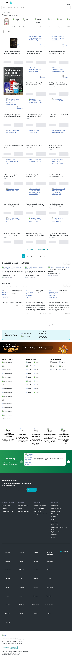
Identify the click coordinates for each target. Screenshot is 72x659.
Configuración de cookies (41, 514)
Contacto (4, 508)
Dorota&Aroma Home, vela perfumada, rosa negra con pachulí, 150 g (12, 52)
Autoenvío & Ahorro (7, 511)
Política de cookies (39, 508)
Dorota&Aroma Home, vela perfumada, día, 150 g (34, 52)
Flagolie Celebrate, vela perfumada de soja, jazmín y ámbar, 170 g (57, 205)
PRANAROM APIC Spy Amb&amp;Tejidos (55, 146)
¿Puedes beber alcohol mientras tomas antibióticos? (12, 272)
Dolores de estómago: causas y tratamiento (35, 272)
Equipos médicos (55, 532)
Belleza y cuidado (56, 508)
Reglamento (37, 511)
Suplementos (54, 505)
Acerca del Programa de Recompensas (37, 348)
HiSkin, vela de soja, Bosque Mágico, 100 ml (12, 175)
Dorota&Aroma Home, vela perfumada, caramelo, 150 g (34, 84)
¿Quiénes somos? (23, 505)
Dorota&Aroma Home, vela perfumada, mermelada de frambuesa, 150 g (12, 115)
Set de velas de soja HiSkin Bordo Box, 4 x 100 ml (12, 234)
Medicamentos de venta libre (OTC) (59, 528)
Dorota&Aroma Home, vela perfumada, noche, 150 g (57, 52)
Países (20, 508)
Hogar (53, 537)
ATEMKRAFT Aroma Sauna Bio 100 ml (13, 146)
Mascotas (54, 534)
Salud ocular (54, 522)
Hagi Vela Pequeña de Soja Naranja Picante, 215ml (34, 115)
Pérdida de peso (55, 514)
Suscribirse (31, 490)
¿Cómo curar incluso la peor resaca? (57, 270)
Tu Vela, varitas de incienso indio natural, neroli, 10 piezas (35, 234)
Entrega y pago (6, 505)
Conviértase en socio (24, 511)
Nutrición (53, 516)
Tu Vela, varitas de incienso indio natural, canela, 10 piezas (58, 234)
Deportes (53, 519)
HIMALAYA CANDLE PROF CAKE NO (34, 146)
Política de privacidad (40, 505)
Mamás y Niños (55, 511)
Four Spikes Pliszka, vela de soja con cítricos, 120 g (57, 175)
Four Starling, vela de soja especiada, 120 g (11, 205)
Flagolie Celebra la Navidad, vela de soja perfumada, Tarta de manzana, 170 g (35, 205)
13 (49, 256)
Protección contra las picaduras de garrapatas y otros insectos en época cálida (48, 459)
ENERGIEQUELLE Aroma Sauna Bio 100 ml (58, 115)
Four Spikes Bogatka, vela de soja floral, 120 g (35, 175)
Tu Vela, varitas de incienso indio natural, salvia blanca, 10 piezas (58, 84)
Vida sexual (54, 524)
